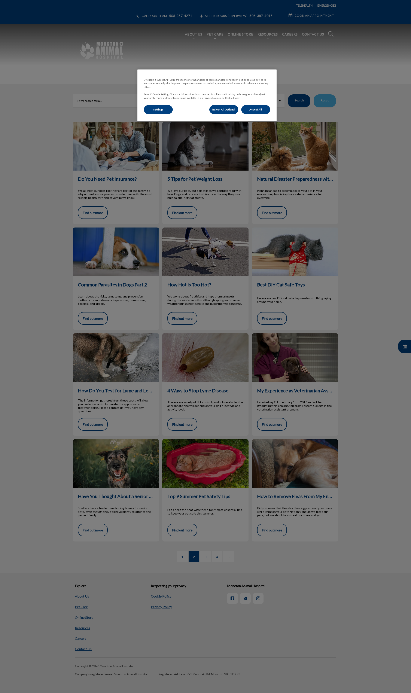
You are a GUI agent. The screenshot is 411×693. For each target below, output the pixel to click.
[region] (207, 95)
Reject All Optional (223, 109)
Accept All (255, 109)
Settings (158, 109)
